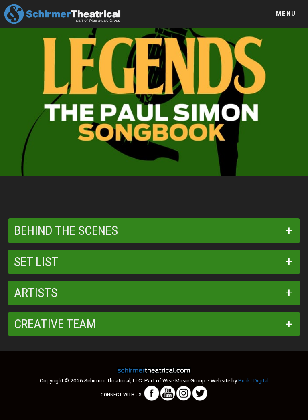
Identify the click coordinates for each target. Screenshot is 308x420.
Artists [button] (35, 292)
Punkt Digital (253, 380)
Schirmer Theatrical (79, 14)
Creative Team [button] (55, 323)
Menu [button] (286, 13)
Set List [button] (36, 261)
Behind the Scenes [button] (66, 230)
